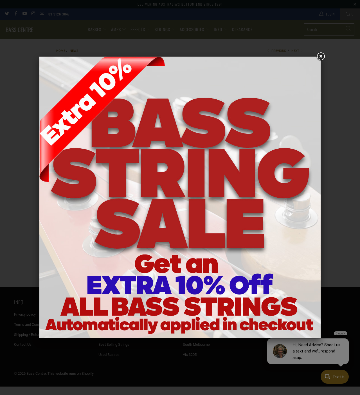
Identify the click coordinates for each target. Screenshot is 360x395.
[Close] (321, 57)
